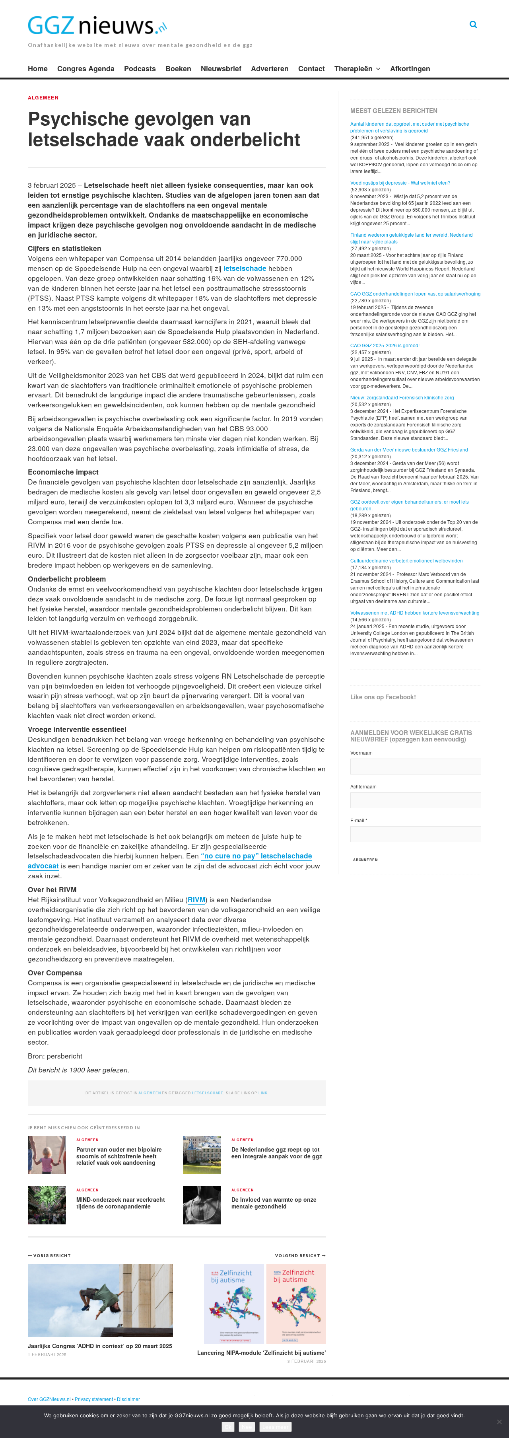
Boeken (178, 68)
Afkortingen (410, 68)
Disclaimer (128, 1398)
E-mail (358, 820)
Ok (228, 1427)
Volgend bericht (298, 1255)
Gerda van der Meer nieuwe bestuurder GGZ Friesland (409, 449)
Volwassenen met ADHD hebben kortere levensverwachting (415, 612)
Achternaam (363, 786)
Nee (247, 1427)
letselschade (243, 268)
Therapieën (353, 68)
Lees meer (275, 1427)
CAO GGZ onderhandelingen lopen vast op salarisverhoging (415, 293)
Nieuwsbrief (221, 68)
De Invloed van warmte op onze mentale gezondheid (274, 1202)
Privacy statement (94, 1398)
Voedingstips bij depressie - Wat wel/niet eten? (400, 182)
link (262, 1093)
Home (38, 68)
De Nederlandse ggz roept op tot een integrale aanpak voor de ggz (276, 1152)
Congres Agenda (86, 68)
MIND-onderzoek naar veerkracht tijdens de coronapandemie (120, 1202)
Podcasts (140, 68)
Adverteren (270, 68)
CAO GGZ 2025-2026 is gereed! (385, 345)
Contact (311, 68)
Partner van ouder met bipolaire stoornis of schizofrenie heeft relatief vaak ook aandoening (119, 1155)
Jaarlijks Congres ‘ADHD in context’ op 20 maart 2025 (100, 1346)
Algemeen (43, 97)
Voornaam (361, 752)
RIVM (196, 899)
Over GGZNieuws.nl (49, 1398)
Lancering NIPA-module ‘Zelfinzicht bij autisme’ (261, 1352)
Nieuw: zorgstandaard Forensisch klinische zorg (402, 397)
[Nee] (499, 1422)
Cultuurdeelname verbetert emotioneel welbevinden (406, 560)
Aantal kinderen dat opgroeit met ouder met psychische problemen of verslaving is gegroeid (409, 127)
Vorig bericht (52, 1255)
